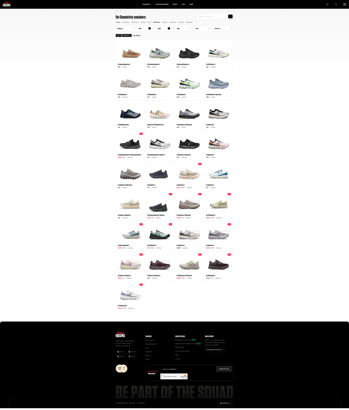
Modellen (149, 352)
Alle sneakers (150, 340)
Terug (117, 11)
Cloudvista (156, 22)
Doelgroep (120, 28)
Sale (183, 4)
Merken (148, 355)
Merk (140, 28)
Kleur (197, 28)
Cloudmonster (125, 22)
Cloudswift (181, 22)
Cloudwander (189, 22)
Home (121, 11)
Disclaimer (132, 403)
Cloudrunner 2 (135, 22)
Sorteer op (217, 28)
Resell (175, 4)
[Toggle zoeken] (336, 4)
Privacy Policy (141, 403)
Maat (178, 28)
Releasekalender (162, 4)
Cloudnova (164, 22)
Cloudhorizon (173, 22)
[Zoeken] (230, 16)
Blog (191, 4)
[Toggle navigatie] (344, 4)
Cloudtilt (143, 22)
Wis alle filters (137, 35)
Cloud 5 (149, 22)
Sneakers (146, 4)
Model (159, 28)
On (125, 11)
